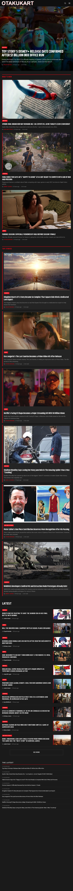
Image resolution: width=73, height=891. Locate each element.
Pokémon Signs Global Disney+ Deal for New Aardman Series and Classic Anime (26, 684)
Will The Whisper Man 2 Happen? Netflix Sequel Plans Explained (26, 628)
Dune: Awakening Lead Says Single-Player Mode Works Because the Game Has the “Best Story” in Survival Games (25, 740)
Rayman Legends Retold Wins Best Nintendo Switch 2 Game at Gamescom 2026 (25, 726)
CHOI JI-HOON (10, 480)
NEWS (4, 230)
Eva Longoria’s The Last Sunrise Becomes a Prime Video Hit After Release (33, 356)
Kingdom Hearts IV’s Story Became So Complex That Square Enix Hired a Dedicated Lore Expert (36, 298)
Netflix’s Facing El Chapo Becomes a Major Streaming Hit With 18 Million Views (34, 413)
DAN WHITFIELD (8, 129)
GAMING (5, 173)
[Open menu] (69, 3)
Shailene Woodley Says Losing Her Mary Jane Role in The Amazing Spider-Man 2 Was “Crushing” (37, 471)
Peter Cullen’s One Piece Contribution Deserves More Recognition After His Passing (36, 529)
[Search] (65, 3)
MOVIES (4, 47)
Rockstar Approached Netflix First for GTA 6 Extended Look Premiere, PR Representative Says (25, 698)
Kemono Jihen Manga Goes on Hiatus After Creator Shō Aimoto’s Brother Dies (26, 642)
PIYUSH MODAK (8, 239)
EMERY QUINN (8, 186)
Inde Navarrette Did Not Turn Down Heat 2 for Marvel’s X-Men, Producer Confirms (26, 656)
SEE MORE (36, 752)
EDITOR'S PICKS (8, 525)
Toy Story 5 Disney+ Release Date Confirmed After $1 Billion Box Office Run (32, 53)
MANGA (5, 610)
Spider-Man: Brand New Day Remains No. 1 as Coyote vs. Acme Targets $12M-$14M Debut (36, 124)
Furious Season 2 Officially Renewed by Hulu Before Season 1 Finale (29, 234)
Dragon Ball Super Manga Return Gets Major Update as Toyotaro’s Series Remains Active (23, 670)
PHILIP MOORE (7, 64)
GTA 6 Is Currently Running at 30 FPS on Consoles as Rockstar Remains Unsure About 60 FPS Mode (26, 712)
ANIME (4, 679)
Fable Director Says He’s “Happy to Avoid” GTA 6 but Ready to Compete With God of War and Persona (36, 178)
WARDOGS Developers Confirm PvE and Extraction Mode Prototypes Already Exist (35, 586)
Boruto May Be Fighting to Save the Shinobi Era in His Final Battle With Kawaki (24, 614)
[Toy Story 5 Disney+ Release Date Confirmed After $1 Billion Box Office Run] (36, 38)
